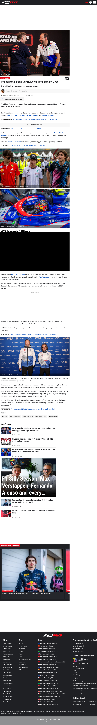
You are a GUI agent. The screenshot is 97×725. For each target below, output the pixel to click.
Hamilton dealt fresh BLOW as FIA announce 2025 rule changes (35, 119)
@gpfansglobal (79, 646)
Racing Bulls (22, 664)
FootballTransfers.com (79, 701)
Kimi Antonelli (12, 115)
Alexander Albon (7, 667)
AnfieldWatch (93, 704)
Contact (23, 711)
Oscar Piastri (6, 651)
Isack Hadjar (6, 659)
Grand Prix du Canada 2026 (48, 656)
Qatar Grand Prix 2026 (47, 702)
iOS (58, 711)
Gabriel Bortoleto (48, 115)
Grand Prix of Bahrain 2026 (48, 686)
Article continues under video (34, 124)
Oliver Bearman (7, 678)
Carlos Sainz (6, 670)
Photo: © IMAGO (5, 75)
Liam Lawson (7, 662)
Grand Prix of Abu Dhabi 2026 (49, 704)
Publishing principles (66, 711)
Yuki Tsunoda (44, 277)
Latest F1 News (5, 78)
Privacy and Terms (11, 711)
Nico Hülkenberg (8, 696)
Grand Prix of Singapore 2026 (49, 688)
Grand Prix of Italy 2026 (47, 678)
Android (54, 711)
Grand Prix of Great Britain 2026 (49, 667)
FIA (45, 416)
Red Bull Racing (23, 667)
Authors (2, 711)
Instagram (48, 711)
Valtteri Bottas (7, 699)
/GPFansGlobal (79, 651)
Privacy (22, 713)
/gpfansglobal (78, 643)
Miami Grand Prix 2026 (47, 654)
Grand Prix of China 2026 (47, 646)
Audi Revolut (22, 648)
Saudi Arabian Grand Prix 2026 (49, 651)
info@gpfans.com (78, 678)
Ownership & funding (6, 713)
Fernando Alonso (8, 683)
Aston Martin (53, 416)
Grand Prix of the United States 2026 (51, 691)
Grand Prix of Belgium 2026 (48, 670)
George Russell (7, 675)
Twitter (42, 711)
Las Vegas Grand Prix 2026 (48, 699)
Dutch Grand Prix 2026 (47, 675)
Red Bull (4, 416)
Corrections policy (78, 711)
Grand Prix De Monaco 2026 (48, 659)
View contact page (77, 693)
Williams (21, 670)
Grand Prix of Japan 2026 (48, 648)
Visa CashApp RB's (18, 275)
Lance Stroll (6, 686)
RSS (18, 711)
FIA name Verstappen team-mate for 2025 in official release (32, 129)
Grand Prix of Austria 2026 (48, 664)
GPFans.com (77, 704)
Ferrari (21, 654)
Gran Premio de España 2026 (48, 680)
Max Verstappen (15, 416)
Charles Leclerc (7, 646)
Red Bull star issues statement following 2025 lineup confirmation (34, 334)
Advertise (29, 711)
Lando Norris (7, 648)
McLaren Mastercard (25, 659)
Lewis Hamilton (28, 416)
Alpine (21, 643)
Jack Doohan (33, 115)
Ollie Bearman (23, 115)
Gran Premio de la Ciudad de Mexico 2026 (52, 694)
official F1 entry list (14, 142)
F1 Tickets (16, 713)
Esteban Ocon (7, 680)
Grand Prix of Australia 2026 (48, 643)
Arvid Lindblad (7, 688)
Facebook (36, 711)
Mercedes (38, 416)
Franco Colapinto (8, 654)
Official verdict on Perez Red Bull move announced (29, 146)
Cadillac (21, 651)
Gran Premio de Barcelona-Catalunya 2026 (52, 662)
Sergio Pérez (6, 702)
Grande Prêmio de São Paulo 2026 (50, 696)
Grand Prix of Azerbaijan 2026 (49, 683)
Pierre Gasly (6, 656)
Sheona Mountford (11, 91)
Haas (20, 656)
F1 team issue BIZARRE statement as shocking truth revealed (33, 409)
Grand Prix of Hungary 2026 (48, 672)
